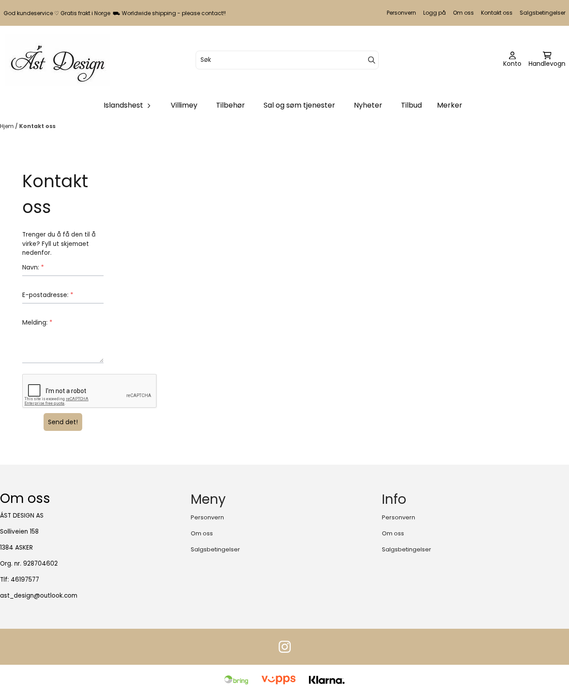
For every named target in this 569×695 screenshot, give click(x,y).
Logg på (434, 12)
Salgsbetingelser (542, 12)
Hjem (7, 126)
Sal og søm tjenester (299, 105)
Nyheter (368, 105)
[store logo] (57, 60)
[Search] (371, 60)
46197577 (25, 579)
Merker (449, 105)
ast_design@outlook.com (38, 595)
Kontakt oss (497, 12)
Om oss (463, 12)
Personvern (401, 12)
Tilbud (411, 105)
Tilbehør (230, 105)
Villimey (184, 105)
